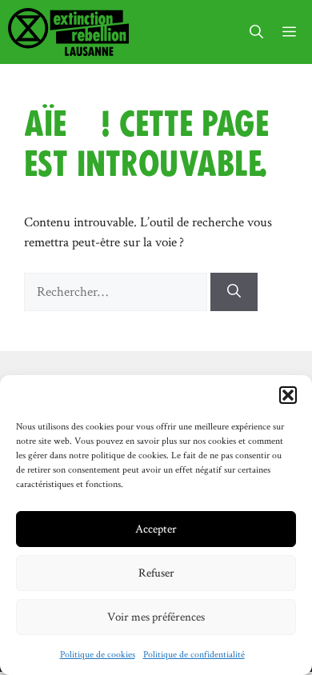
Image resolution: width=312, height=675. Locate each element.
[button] (288, 395)
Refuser (156, 572)
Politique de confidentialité (194, 654)
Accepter (156, 528)
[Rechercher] (234, 292)
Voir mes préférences (156, 616)
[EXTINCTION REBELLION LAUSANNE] (68, 32)
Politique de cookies (97, 654)
